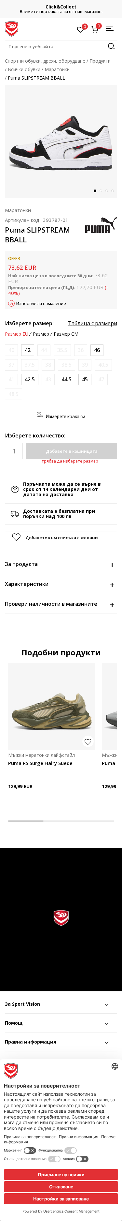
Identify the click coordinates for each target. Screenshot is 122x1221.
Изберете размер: (29, 323)
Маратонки (57, 69)
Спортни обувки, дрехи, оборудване (45, 61)
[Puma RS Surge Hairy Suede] (51, 706)
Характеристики (26, 584)
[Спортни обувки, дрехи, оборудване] (11, 28)
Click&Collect (61, 6)
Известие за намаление (41, 303)
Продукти (100, 61)
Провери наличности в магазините (51, 603)
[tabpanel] (61, 141)
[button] (61, 46)
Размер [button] (41, 334)
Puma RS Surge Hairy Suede (40, 763)
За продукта (21, 564)
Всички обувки (24, 69)
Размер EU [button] (16, 334)
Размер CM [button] (66, 334)
